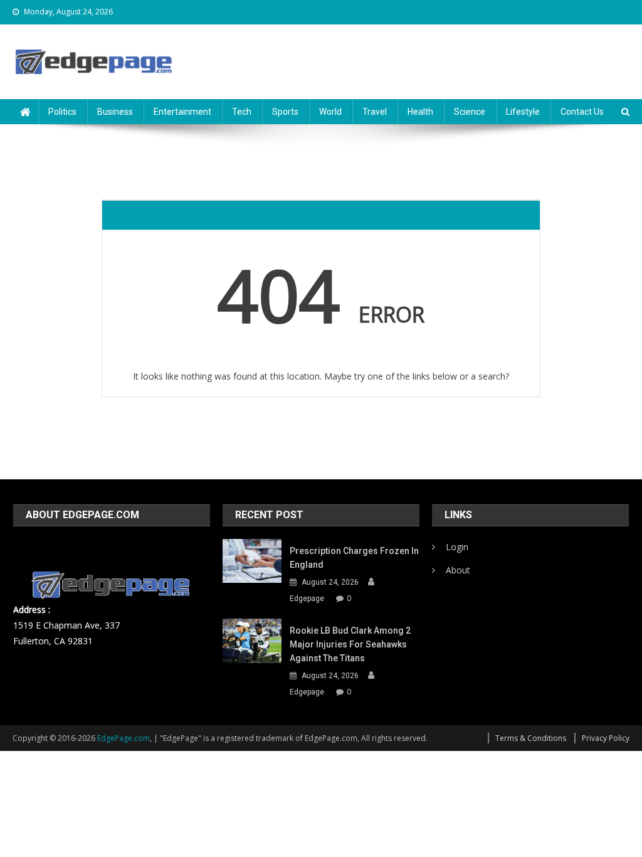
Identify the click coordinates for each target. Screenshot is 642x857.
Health (420, 112)
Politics (62, 112)
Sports (285, 112)
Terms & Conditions (530, 738)
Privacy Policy (605, 738)
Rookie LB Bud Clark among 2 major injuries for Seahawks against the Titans (350, 644)
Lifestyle (523, 112)
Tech (241, 112)
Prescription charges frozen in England (354, 558)
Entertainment (182, 112)
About (458, 570)
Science (469, 112)
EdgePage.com (123, 738)
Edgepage (307, 598)
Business (115, 112)
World (330, 112)
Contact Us (582, 112)
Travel (374, 112)
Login (457, 547)
